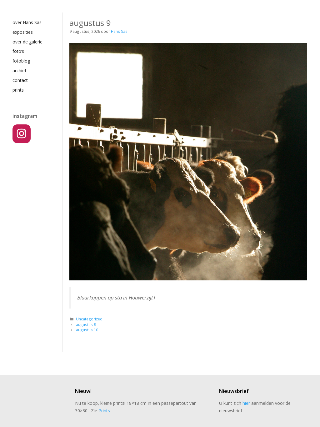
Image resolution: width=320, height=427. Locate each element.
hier (246, 403)
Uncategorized (89, 318)
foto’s (18, 51)
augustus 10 (87, 329)
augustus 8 (86, 324)
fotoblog (21, 61)
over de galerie (27, 42)
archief (19, 70)
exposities (22, 32)
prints (18, 90)
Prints (104, 411)
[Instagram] (21, 133)
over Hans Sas (27, 22)
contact (20, 80)
